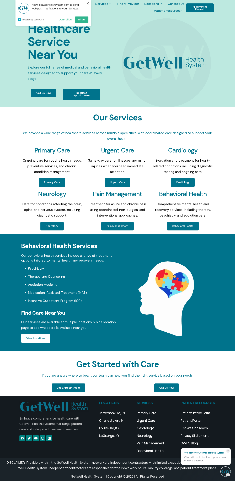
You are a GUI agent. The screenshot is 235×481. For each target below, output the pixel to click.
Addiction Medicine (42, 284)
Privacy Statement (194, 435)
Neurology (145, 435)
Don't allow (65, 19)
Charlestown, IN (111, 420)
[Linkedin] (49, 438)
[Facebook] (22, 438)
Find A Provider (128, 4)
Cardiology (145, 428)
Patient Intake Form (195, 413)
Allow (81, 19)
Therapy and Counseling (46, 276)
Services (101, 4)
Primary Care (146, 413)
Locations (151, 4)
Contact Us (176, 4)
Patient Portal (190, 420)
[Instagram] (42, 438)
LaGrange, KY (109, 435)
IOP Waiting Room (194, 428)
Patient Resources (167, 11)
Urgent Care (146, 420)
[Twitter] (29, 438)
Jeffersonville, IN (112, 413)
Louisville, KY (109, 428)
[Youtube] (36, 438)
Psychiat (34, 268)
